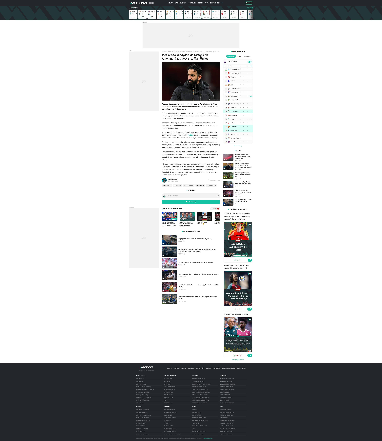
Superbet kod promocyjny (227, 420)
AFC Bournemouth (188, 185)
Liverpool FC (167, 384)
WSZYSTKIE (250, 8)
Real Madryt (167, 381)
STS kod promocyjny (225, 410)
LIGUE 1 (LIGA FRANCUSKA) (142, 400)
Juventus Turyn (168, 403)
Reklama (183, 368)
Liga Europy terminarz (226, 381)
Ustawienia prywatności (213, 368)
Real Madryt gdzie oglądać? (200, 420)
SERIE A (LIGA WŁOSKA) (142, 395)
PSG (165, 400)
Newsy (170, 3)
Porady (166, 423)
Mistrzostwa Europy (170, 431)
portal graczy (241, 368)
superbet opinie (196, 415)
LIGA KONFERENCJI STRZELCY (143, 415)
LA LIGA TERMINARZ (225, 392)
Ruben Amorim (167, 185)
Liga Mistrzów (140, 379)
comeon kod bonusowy (226, 434)
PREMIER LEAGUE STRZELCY (143, 420)
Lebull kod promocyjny (226, 431)
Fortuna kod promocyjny (227, 412)
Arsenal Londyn (168, 392)
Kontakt (169, 368)
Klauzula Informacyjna (228, 368)
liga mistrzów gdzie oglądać (172, 434)
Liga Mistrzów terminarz (227, 379)
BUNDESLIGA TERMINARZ (226, 397)
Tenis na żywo (168, 415)
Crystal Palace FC (211, 185)
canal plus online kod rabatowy (201, 392)
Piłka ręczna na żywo (170, 412)
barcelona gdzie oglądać (199, 379)
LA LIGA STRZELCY (140, 423)
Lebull (193, 428)
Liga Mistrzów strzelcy (142, 410)
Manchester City (168, 397)
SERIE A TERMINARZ (225, 395)
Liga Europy (139, 381)
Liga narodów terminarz (227, 403)
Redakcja (176, 368)
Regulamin (191, 368)
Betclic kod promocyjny (227, 415)
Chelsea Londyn (168, 395)
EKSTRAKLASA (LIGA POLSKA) (143, 387)
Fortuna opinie (196, 412)
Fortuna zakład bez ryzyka (227, 428)
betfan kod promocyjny (226, 423)
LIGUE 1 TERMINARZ (224, 400)
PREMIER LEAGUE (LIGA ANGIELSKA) (145, 389)
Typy (206, 3)
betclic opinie (224, 418)
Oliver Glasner (200, 185)
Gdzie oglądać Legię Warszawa (200, 400)
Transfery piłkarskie (170, 428)
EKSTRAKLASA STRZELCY (142, 418)
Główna (164, 51)
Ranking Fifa (167, 420)
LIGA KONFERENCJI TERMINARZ (227, 384)
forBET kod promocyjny (199, 418)
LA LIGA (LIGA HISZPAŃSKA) (142, 392)
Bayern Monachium (169, 389)
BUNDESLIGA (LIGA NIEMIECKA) (143, 397)
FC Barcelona (168, 379)
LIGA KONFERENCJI (141, 384)
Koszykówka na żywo (170, 418)
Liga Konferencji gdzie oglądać (201, 397)
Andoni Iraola (177, 185)
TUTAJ (190, 135)
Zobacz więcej (238, 146)
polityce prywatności (208, 438)
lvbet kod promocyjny (226, 426)
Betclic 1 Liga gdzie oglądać (200, 395)
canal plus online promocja (200, 389)
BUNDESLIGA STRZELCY (142, 428)
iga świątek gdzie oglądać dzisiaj (201, 384)
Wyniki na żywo (180, 3)
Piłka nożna (176, 51)
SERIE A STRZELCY (140, 426)
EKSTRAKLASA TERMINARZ (226, 387)
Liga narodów (140, 403)
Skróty (200, 3)
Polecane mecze (168, 426)
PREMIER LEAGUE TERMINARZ (227, 389)
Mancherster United (169, 387)
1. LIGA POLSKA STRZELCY (142, 434)
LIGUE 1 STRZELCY (140, 431)
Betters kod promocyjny (199, 431)
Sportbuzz (192, 3)
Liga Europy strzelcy (142, 412)
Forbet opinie (196, 423)
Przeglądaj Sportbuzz (238, 360)
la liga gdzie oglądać (198, 381)
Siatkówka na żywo (169, 410)
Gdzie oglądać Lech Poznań (199, 403)
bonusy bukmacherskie (198, 434)
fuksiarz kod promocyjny (199, 426)
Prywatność (200, 368)
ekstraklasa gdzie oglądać (199, 387)
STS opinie (194, 410)
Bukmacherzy (215, 3)
